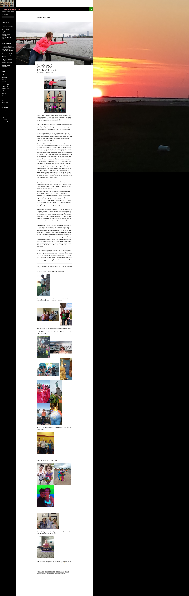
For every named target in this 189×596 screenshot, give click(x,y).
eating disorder (60, 571)
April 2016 (4, 97)
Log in (3, 117)
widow (63, 573)
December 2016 (5, 82)
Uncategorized (5, 110)
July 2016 (4, 91)
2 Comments (50, 72)
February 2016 (5, 100)
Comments (5, 121)
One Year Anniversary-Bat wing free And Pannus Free (7, 55)
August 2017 (4, 77)
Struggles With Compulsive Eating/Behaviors (48, 67)
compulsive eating (50, 571)
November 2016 (5, 84)
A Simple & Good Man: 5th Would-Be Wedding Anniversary (7, 34)
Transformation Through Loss (11, 9)
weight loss (56, 573)
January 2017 (5, 81)
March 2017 (4, 79)
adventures (41, 571)
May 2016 (4, 95)
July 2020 (4, 74)
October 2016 (5, 86)
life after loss (41, 573)
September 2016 (5, 88)
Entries (4, 119)
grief (67, 571)
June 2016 (4, 93)
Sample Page (86, 9)
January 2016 (5, 102)
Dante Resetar (5, 53)
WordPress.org (5, 122)
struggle (49, 573)
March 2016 (4, 98)
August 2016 (4, 90)
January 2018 (5, 75)
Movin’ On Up (5, 24)
